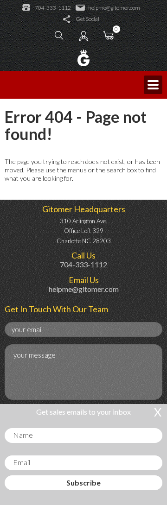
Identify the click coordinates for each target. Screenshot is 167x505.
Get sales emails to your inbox (83, 411)
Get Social (87, 19)
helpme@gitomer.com (114, 8)
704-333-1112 (53, 8)
